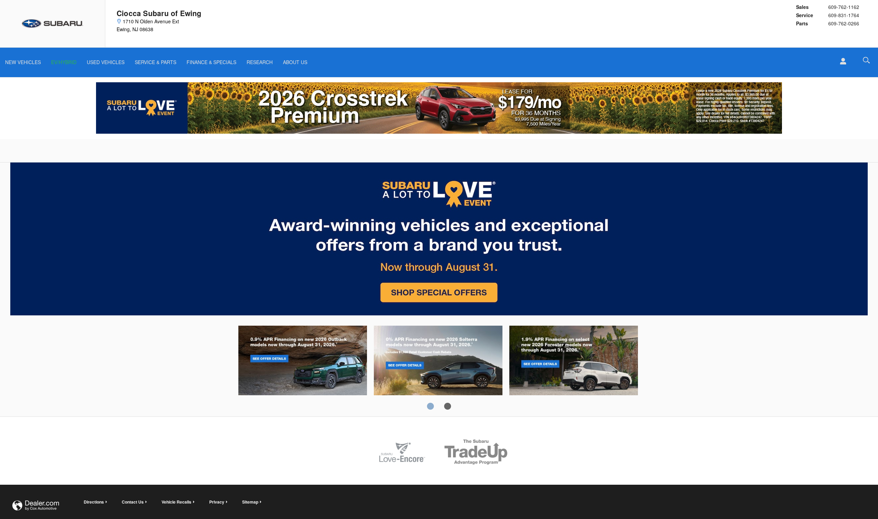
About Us (295, 62)
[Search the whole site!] (866, 60)
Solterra (438, 362)
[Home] (52, 23)
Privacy (216, 502)
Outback (302, 362)
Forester (573, 362)
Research (260, 62)
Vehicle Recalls (176, 502)
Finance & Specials (211, 62)
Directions (94, 502)
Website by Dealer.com (35, 505)
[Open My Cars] (841, 61)
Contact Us (133, 502)
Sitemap (250, 502)
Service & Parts (155, 62)
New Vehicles (23, 62)
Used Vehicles (105, 62)
